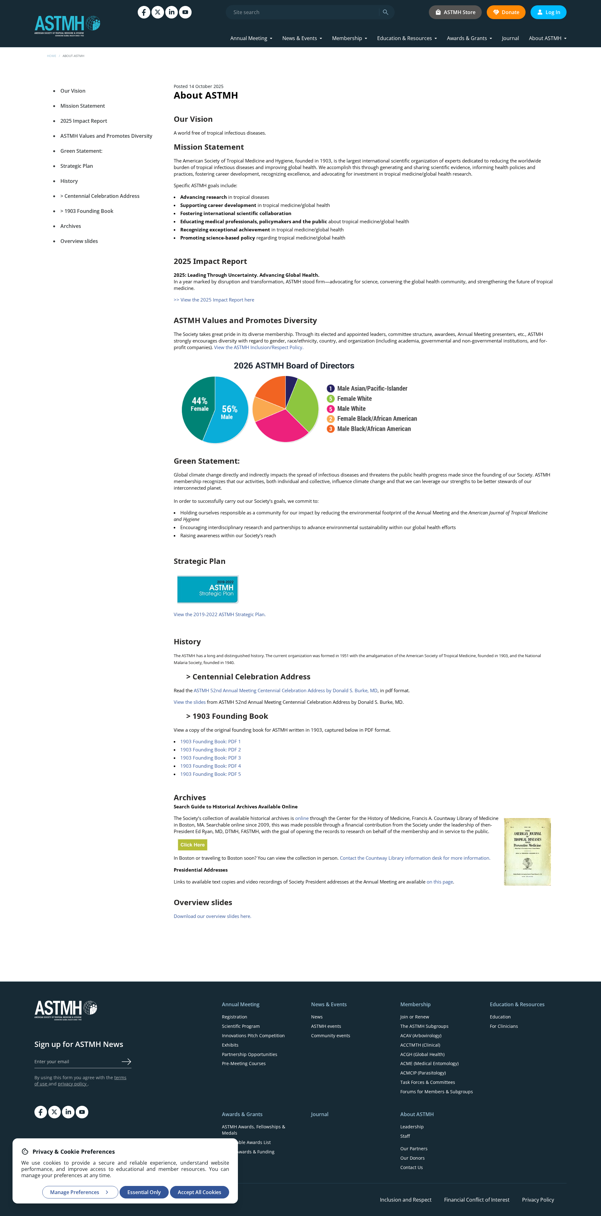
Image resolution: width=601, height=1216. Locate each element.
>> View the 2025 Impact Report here (214, 299)
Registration (234, 1017)
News (317, 1017)
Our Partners (414, 1149)
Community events (330, 1035)
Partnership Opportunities (249, 1054)
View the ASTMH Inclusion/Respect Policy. (259, 347)
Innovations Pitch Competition (253, 1035)
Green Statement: (81, 150)
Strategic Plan (76, 165)
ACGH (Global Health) (422, 1054)
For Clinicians (504, 1026)
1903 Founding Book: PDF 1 (210, 741)
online (302, 818)
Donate (510, 12)
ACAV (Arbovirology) (420, 1035)
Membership (347, 38)
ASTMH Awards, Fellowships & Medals (253, 1130)
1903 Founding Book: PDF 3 (210, 758)
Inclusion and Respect (406, 1199)
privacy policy (73, 1084)
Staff (405, 1136)
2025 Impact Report (83, 120)
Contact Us (411, 1167)
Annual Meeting (248, 38)
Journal (510, 38)
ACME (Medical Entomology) (429, 1063)
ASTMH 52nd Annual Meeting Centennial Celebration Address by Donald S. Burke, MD (286, 690)
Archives (70, 226)
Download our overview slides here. (212, 916)
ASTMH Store (459, 12)
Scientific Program (241, 1026)
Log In (553, 12)
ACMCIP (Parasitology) (423, 1073)
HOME (51, 56)
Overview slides (79, 241)
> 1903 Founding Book (86, 211)
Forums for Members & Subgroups (436, 1092)
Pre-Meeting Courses (244, 1063)
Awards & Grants (467, 38)
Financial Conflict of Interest (477, 1199)
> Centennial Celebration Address (100, 196)
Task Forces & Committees (427, 1082)
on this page (440, 882)
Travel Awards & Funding (248, 1152)
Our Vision (72, 90)
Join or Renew (414, 1017)
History (69, 181)
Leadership (412, 1127)
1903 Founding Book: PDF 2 (210, 749)
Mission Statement (82, 105)
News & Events (299, 38)
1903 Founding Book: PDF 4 (210, 766)
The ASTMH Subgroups (424, 1026)
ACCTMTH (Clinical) (420, 1045)
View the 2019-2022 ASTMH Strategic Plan (219, 614)
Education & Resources (404, 38)
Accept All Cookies (199, 1192)
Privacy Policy (538, 1199)
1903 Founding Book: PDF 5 (210, 774)
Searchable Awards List (246, 1142)
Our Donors (412, 1158)
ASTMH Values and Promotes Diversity (106, 135)
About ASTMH (545, 38)
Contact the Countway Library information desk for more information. (415, 858)
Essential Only (144, 1192)
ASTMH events (326, 1026)
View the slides (190, 702)
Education (500, 1017)
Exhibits (230, 1045)
